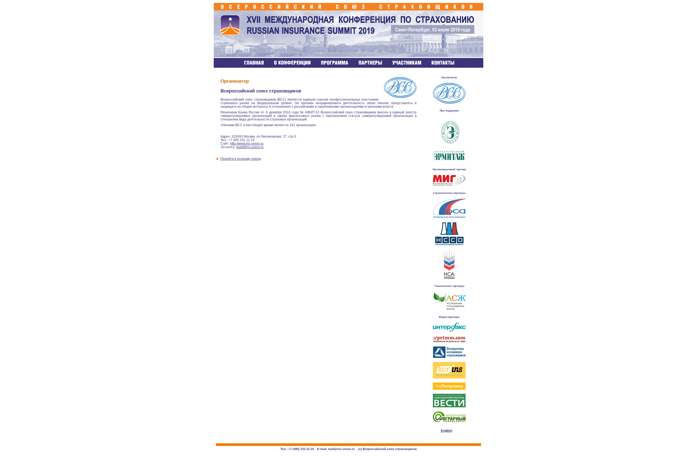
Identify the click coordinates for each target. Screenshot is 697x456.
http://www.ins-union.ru (247, 143)
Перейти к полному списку (240, 158)
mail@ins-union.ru (250, 147)
